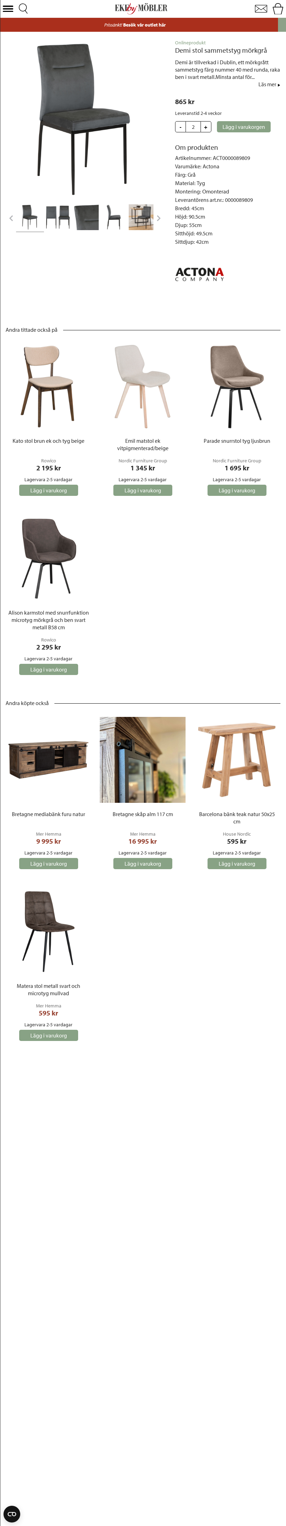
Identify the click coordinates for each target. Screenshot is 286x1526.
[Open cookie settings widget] (11, 1514)
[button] (8, 9)
